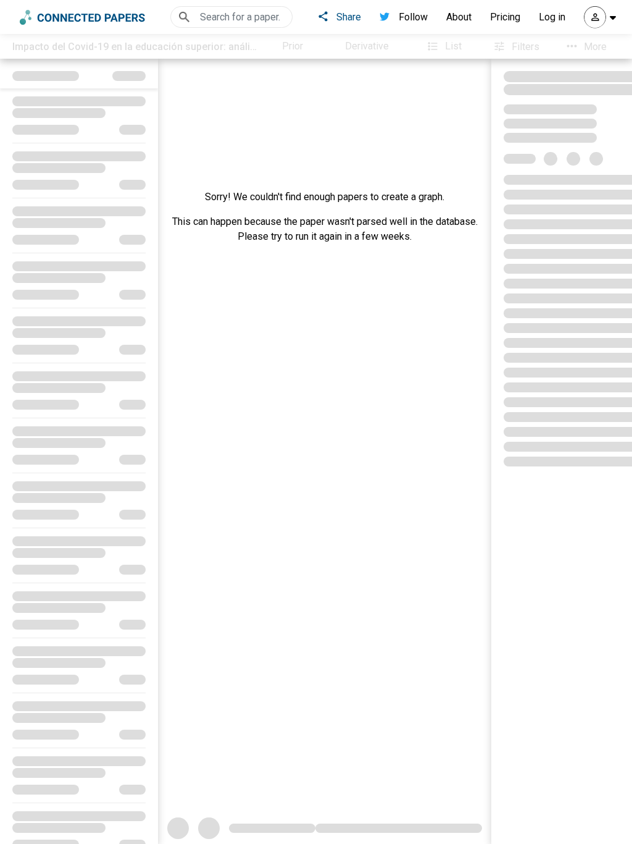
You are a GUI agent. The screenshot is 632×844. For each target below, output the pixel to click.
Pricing (505, 17)
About (459, 17)
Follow (413, 17)
